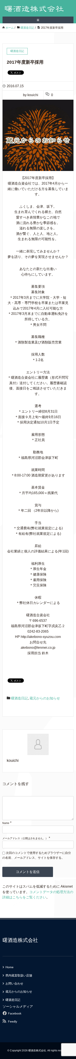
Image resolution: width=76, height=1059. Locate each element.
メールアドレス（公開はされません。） (25, 838)
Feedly (12, 1021)
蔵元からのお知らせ (45, 698)
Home (9, 967)
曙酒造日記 (19, 698)
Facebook (14, 1013)
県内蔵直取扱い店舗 (18, 975)
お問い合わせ (14, 983)
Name (5, 823)
